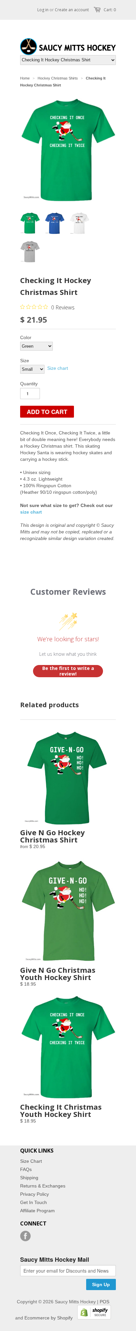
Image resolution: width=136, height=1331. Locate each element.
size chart (31, 512)
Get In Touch (33, 1202)
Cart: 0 (110, 10)
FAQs (26, 1169)
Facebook (25, 1236)
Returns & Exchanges (42, 1185)
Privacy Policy (34, 1194)
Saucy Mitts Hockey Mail (54, 1259)
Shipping (29, 1177)
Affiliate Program (37, 1210)
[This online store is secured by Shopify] (92, 1317)
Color (25, 337)
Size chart (57, 368)
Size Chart (31, 1161)
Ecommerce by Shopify (48, 1317)
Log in (43, 10)
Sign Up (101, 1284)
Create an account (72, 10)
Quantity (29, 383)
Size (24, 360)
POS (104, 1301)
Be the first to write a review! (68, 671)
